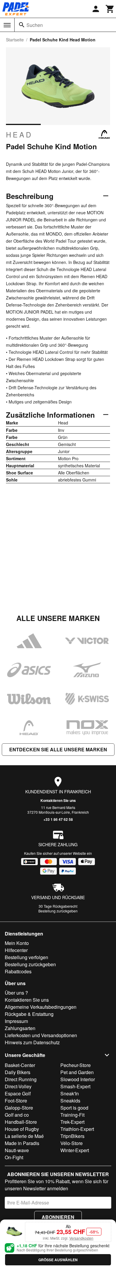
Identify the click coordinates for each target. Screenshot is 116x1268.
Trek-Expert (72, 1121)
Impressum (16, 1021)
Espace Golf (18, 1093)
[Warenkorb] (110, 9)
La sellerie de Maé (24, 1136)
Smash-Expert (75, 1086)
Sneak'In (69, 1093)
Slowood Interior (77, 1079)
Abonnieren (58, 1217)
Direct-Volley (18, 1086)
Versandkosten (81, 1238)
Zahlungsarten (20, 1028)
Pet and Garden (77, 1072)
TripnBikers (72, 1136)
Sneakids (70, 1100)
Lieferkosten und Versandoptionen (41, 1035)
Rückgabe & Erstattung (29, 1014)
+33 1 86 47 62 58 (58, 819)
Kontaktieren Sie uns (58, 800)
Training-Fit (72, 1114)
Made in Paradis (22, 1143)
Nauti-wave (17, 1150)
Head (19, 134)
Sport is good (74, 1107)
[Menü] (7, 25)
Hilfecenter (16, 950)
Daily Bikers (17, 1072)
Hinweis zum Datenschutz (32, 1042)
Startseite (15, 40)
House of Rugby (22, 1129)
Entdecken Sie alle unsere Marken (58, 749)
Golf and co (17, 1114)
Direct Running (21, 1079)
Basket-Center (20, 1065)
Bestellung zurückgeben (58, 910)
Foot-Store (16, 1100)
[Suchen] (21, 25)
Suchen (34, 25)
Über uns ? (16, 992)
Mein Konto (17, 943)
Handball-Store (21, 1121)
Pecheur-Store (75, 1065)
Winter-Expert (74, 1150)
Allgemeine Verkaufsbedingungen (40, 1006)
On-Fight (14, 1157)
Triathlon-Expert (77, 1129)
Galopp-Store (19, 1107)
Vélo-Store (71, 1143)
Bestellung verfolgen (26, 957)
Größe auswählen (58, 1259)
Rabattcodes (18, 971)
